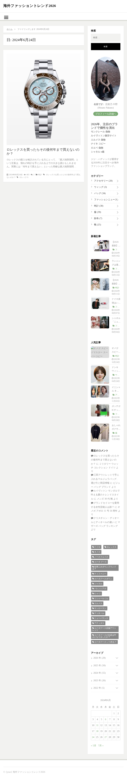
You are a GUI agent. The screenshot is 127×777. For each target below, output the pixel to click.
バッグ (99, 193)
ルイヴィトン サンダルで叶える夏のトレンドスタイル (105, 494)
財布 (97, 218)
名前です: (99, 104)
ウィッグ (100, 187)
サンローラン (100, 608)
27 (106, 737)
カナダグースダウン (103, 579)
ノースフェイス (101, 557)
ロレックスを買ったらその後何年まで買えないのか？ (105, 460)
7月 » (101, 745)
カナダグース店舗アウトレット (104, 629)
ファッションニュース (105, 200)
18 (97, 731)
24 (93, 737)
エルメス (98, 603)
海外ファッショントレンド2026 (29, 6)
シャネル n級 (98, 152)
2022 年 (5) (99, 688)
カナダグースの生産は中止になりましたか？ (104, 636)
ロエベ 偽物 (97, 148)
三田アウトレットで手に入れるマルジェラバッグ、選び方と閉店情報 (105, 479)
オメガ (97, 552)
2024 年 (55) (99, 673)
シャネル (98, 583)
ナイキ (97, 547)
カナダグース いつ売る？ (105, 642)
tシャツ (97, 593)
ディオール (99, 613)
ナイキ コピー (98, 143)
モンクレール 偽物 (100, 131)
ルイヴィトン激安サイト (103, 135)
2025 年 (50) (99, 665)
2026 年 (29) (99, 658)
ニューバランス (101, 618)
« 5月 (93, 745)
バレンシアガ (100, 588)
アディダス (99, 623)
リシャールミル (101, 598)
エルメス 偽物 (98, 139)
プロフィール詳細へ (105, 114)
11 (97, 725)
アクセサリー (103, 181)
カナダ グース (100, 562)
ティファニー (100, 574)
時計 (40, 175)
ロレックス (24, 177)
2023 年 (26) (99, 680)
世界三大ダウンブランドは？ (104, 568)
